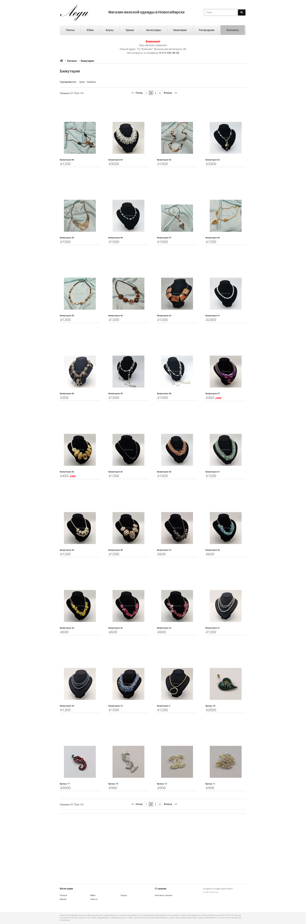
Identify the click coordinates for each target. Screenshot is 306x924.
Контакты (233, 30)
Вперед (168, 92)
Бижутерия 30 (67, 550)
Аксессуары (153, 30)
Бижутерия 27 (164, 550)
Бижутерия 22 (164, 628)
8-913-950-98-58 (169, 52)
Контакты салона (163, 895)
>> (176, 92)
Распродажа (206, 30)
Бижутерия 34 (164, 472)
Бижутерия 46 (212, 237)
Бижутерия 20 (67, 706)
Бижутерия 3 (163, 706)
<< (132, 92)
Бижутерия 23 (115, 628)
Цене (82, 82)
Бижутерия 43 (164, 315)
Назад (139, 92)
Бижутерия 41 (212, 315)
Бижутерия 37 (212, 393)
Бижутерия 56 (67, 160)
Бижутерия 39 (115, 393)
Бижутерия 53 (164, 160)
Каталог (72, 61)
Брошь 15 (113, 784)
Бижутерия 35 (115, 472)
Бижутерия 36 (67, 472)
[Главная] (63, 60)
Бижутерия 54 (115, 160)
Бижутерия (180, 30)
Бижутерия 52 (212, 160)
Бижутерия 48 (115, 237)
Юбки (90, 30)
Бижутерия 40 (67, 393)
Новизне (91, 82)
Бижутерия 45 (67, 315)
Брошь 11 (210, 784)
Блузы (110, 30)
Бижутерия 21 (212, 628)
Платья (70, 30)
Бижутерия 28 (115, 550)
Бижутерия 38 (164, 393)
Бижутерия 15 (115, 706)
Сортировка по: (68, 82)
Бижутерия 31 (212, 472)
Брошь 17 (64, 784)
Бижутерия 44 (115, 315)
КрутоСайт (227, 888)
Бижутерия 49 (67, 237)
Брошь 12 (162, 784)
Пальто (94, 899)
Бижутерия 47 (164, 237)
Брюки (130, 30)
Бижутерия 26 (212, 550)
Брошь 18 (210, 706)
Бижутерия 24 (67, 628)
